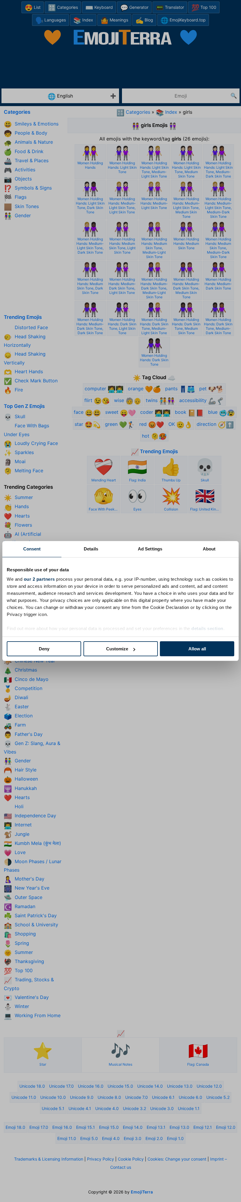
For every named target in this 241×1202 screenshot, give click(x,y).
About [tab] (209, 548)
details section (207, 628)
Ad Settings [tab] (150, 548)
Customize (117, 648)
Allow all (197, 648)
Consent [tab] (32, 548)
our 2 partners (39, 579)
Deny (44, 648)
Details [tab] (91, 548)
